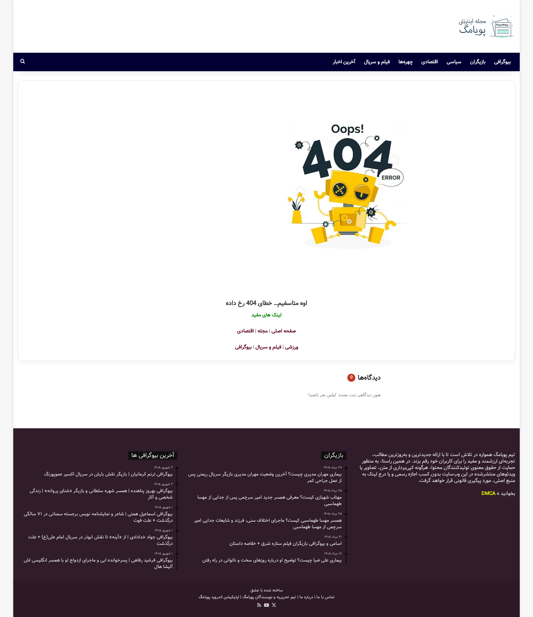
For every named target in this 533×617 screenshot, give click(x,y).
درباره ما (306, 597)
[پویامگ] (486, 26)
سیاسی (454, 62)
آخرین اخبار (344, 62)
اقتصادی (429, 62)
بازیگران (477, 62)
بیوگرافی (502, 62)
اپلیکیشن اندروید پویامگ (219, 597)
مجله (263, 331)
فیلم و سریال (377, 62)
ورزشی (291, 347)
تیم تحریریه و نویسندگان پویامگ (269, 597)
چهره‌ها (406, 62)
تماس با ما (325, 597)
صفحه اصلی (283, 331)
